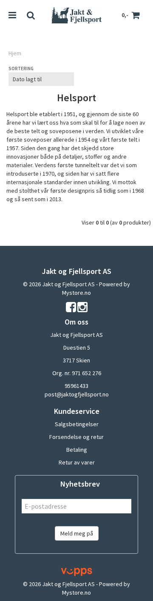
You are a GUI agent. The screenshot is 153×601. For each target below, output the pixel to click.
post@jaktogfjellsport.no (77, 394)
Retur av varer (77, 462)
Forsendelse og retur (76, 437)
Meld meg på (76, 533)
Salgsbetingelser (77, 424)
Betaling (76, 449)
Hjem (14, 53)
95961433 (76, 386)
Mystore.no (76, 292)
